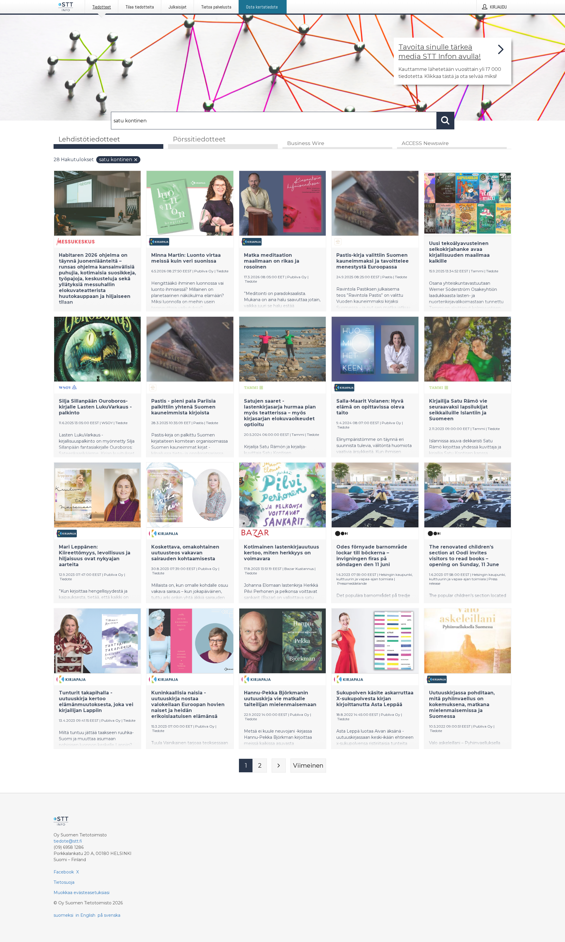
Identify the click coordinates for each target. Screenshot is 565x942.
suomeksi (63, 915)
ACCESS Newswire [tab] (425, 143)
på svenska (109, 915)
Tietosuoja (64, 882)
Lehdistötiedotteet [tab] (89, 139)
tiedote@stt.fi (68, 841)
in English (85, 915)
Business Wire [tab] (305, 143)
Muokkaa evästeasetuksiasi (81, 892)
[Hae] (445, 120)
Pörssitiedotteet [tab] (199, 139)
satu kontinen (115, 159)
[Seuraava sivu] (279, 765)
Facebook (64, 872)
